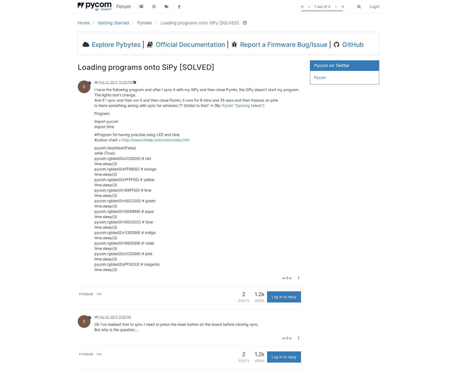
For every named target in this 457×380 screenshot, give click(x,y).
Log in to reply (284, 297)
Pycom (320, 77)
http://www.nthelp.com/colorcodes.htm (156, 140)
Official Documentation (189, 44)
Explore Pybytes (115, 44)
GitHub (352, 44)
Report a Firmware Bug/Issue (283, 44)
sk (96, 82)
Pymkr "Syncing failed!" (242, 105)
